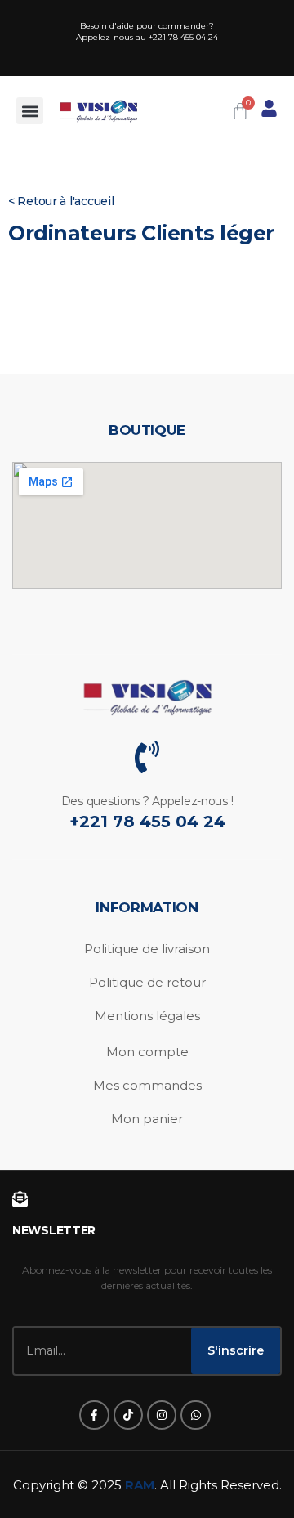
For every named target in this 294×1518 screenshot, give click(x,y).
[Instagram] (161, 1415)
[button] (29, 110)
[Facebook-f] (94, 1415)
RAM (139, 1485)
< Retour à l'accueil (61, 201)
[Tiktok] (128, 1415)
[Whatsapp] (195, 1415)
